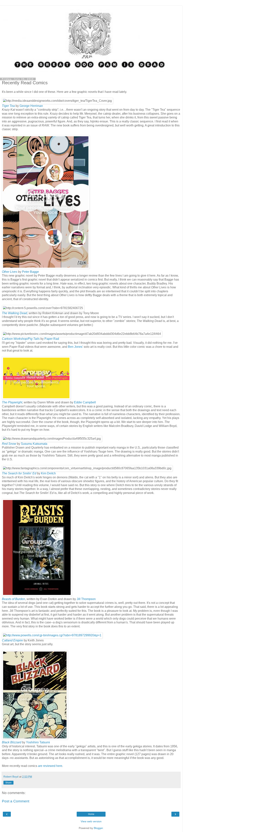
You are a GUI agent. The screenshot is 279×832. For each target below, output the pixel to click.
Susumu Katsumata (34, 443)
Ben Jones (75, 346)
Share (8, 782)
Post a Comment (15, 801)
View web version (91, 821)
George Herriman (31, 105)
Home (91, 814)
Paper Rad (51, 338)
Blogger (98, 828)
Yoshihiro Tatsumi (38, 742)
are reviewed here (50, 765)
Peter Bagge (30, 271)
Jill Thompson (86, 599)
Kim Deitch (48, 473)
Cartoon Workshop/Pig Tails (21, 338)
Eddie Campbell (85, 402)
